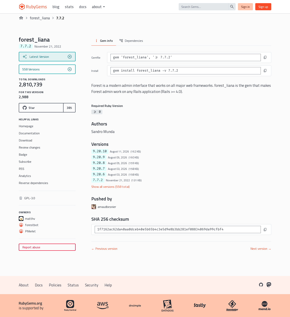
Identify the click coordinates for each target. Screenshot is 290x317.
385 (69, 107)
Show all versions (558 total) (110, 186)
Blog (55, 6)
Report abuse (31, 247)
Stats (69, 6)
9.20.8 (99, 163)
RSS (21, 168)
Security (91, 285)
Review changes (29, 147)
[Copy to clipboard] (265, 57)
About (24, 285)
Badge (23, 154)
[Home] (21, 18)
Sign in (245, 6)
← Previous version (104, 248)
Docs (82, 6)
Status (73, 285)
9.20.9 (99, 157)
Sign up (263, 6)
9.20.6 (99, 174)
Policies (55, 285)
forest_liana (40, 18)
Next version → (260, 248)
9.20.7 (99, 169)
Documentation (29, 133)
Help (108, 285)
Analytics (25, 175)
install (94, 71)
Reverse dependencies (33, 182)
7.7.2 (98, 180)
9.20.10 (100, 151)
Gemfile (95, 57)
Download (25, 140)
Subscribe (25, 161)
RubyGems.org (30, 303)
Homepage (26, 126)
